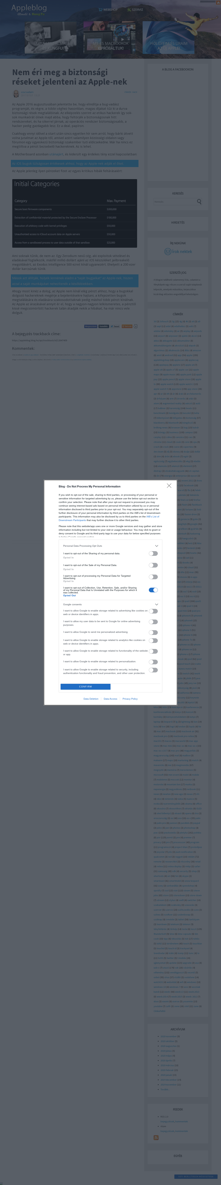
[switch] (153, 553)
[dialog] (110, 592)
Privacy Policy (130, 698)
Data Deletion (91, 698)
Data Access (110, 698)
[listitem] (110, 546)
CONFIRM (85, 686)
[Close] (170, 486)
